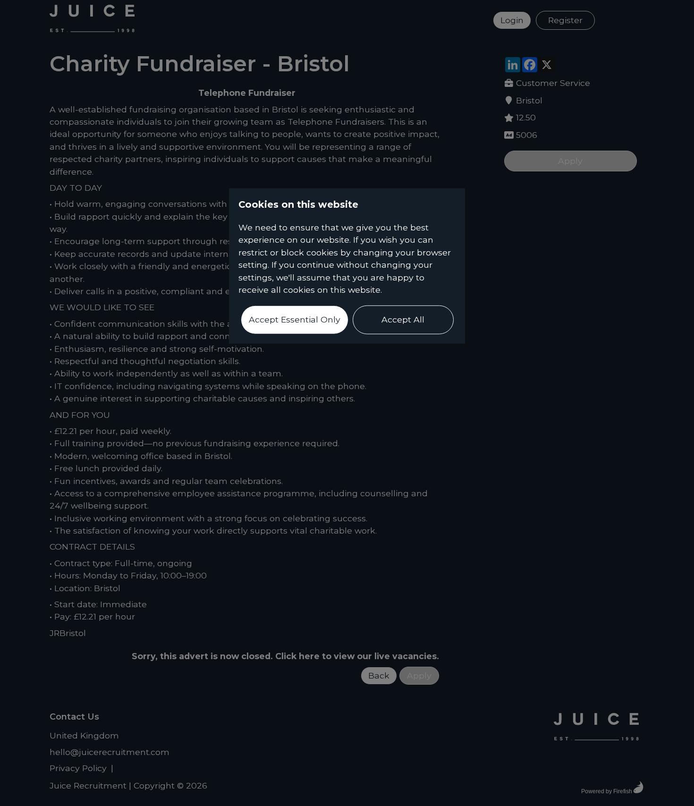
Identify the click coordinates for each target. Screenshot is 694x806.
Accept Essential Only (294, 319)
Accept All (402, 319)
